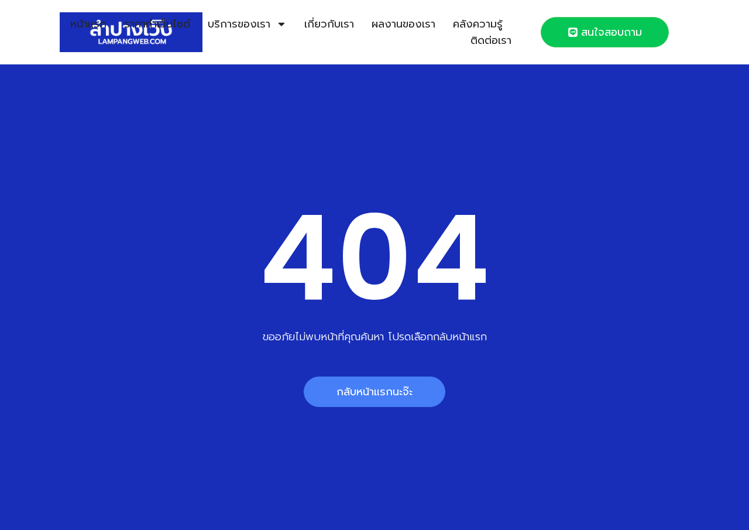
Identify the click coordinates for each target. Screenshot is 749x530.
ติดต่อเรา (490, 40)
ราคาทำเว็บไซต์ (157, 24)
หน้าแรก (88, 24)
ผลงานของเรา (403, 24)
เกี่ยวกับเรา (329, 24)
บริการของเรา (239, 24)
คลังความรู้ (478, 24)
